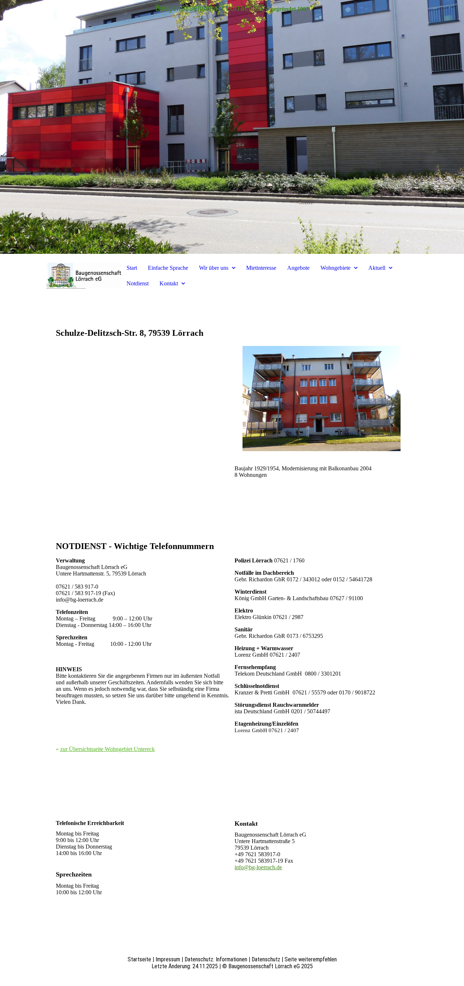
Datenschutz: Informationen (216, 959)
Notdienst (138, 283)
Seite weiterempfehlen (311, 959)
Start (132, 268)
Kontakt (169, 283)
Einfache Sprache (168, 268)
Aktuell (376, 268)
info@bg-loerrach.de (258, 867)
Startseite (139, 959)
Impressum (168, 959)
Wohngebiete (335, 268)
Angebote (298, 268)
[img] (232, 127)
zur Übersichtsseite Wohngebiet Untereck (107, 749)
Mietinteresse (261, 268)
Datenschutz (266, 959)
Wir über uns (213, 268)
